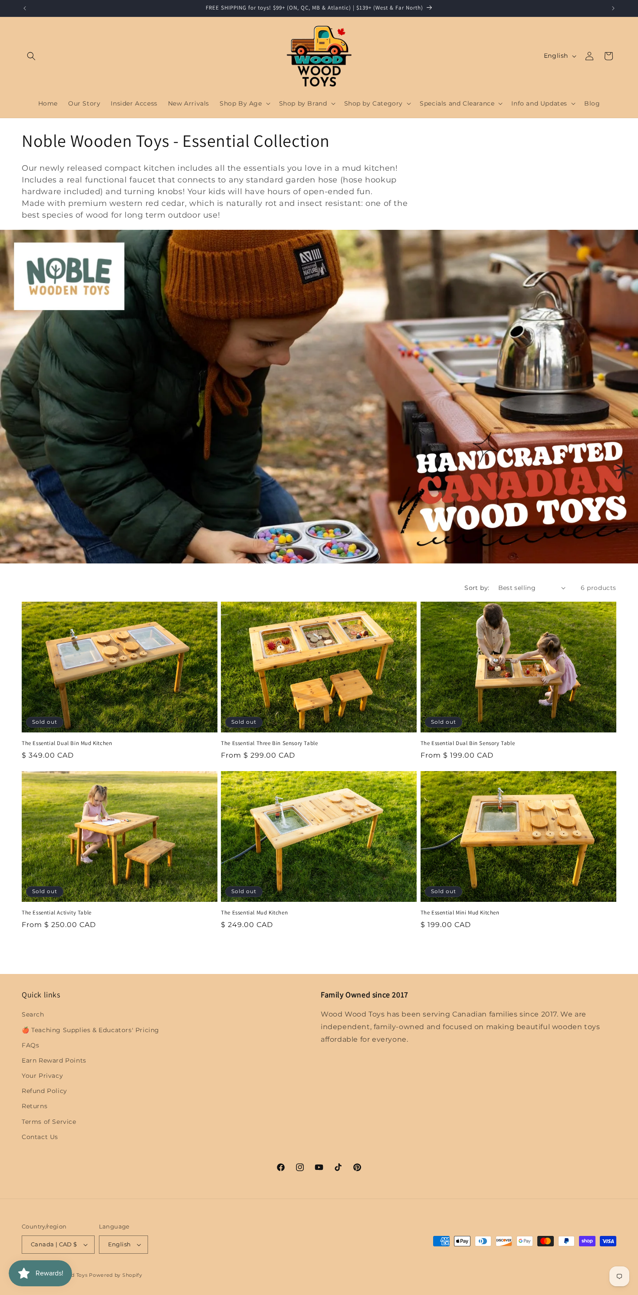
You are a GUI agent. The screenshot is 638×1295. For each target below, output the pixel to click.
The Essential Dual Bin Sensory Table (468, 742)
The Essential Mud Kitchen (254, 912)
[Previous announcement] (24, 8)
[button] (31, 56)
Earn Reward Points (54, 1060)
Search (33, 1014)
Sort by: (476, 588)
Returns (34, 1106)
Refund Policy (44, 1091)
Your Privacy (42, 1076)
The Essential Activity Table (57, 912)
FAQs (30, 1045)
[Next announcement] (613, 8)
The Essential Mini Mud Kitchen (460, 912)
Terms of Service (49, 1122)
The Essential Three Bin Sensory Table (269, 742)
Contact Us (40, 1137)
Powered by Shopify (115, 1275)
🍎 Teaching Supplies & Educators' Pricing (90, 1030)
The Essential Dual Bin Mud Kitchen (67, 742)
